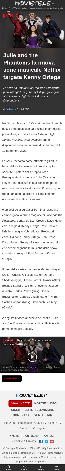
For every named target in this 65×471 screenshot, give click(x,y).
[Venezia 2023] (20, 403)
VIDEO (52, 403)
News (4, 8)
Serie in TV (27, 428)
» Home (14, 435)
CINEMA (17, 410)
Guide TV (40, 422)
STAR (48, 415)
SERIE (28, 410)
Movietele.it (32, 3)
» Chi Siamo (30, 435)
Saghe (41, 428)
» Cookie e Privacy (23, 441)
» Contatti (48, 435)
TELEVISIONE (44, 410)
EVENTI (37, 415)
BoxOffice (9, 422)
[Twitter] (46, 441)
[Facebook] (41, 441)
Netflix (12, 378)
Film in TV (55, 422)
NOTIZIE (40, 403)
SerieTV (12, 8)
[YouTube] (52, 441)
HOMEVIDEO (22, 415)
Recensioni (25, 422)
